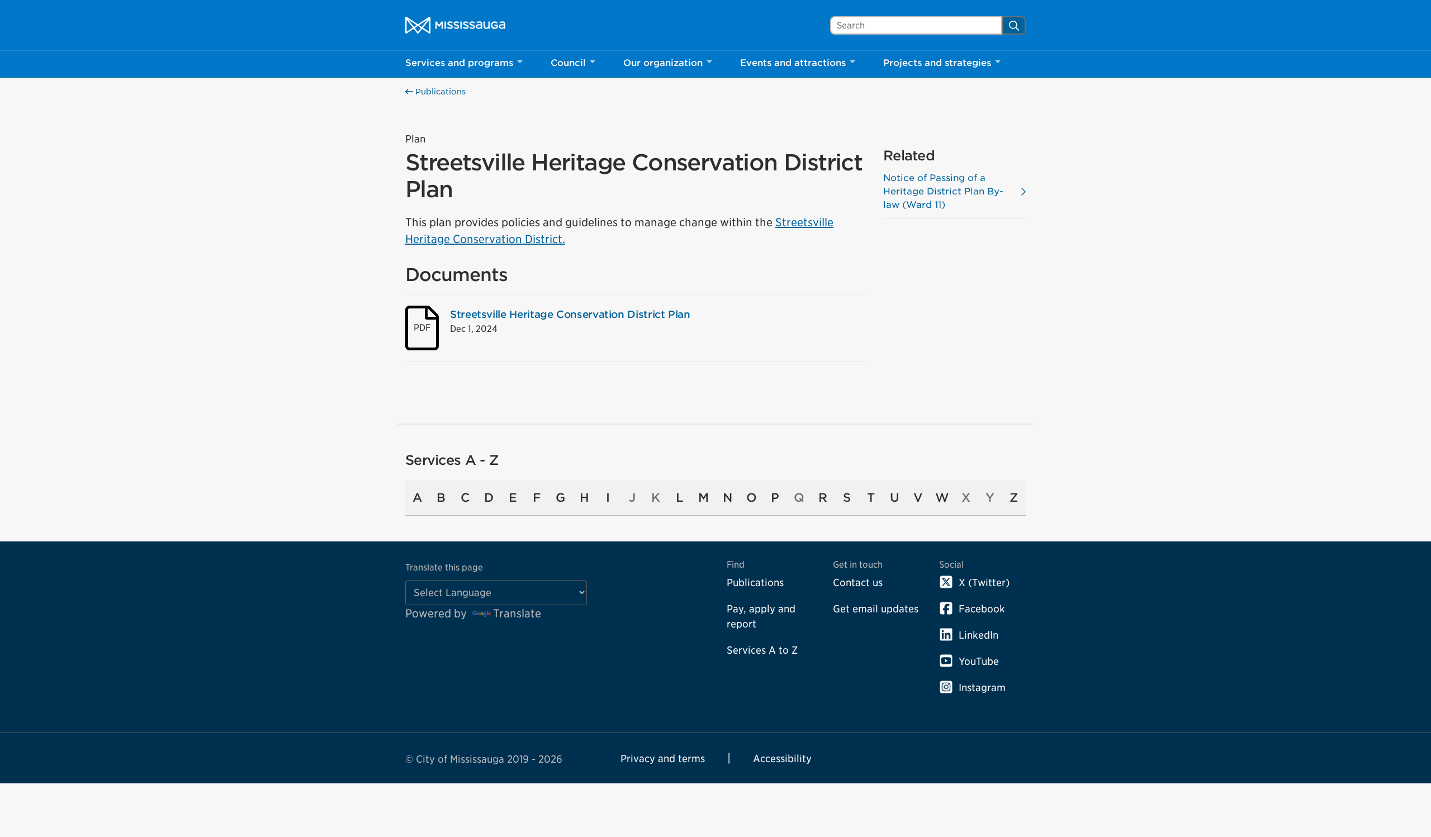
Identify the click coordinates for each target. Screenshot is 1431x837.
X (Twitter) (984, 582)
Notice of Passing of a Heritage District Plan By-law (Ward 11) (943, 191)
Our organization (663, 63)
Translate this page (444, 567)
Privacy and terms (662, 758)
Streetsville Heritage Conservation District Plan (570, 314)
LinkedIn (978, 635)
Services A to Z (762, 650)
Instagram (982, 687)
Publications (439, 91)
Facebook (982, 609)
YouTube (979, 661)
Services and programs (459, 63)
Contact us (858, 582)
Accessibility (782, 758)
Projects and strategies (937, 63)
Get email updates (875, 609)
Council (568, 63)
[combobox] (916, 25)
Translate (517, 613)
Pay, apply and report (761, 616)
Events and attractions (793, 63)
